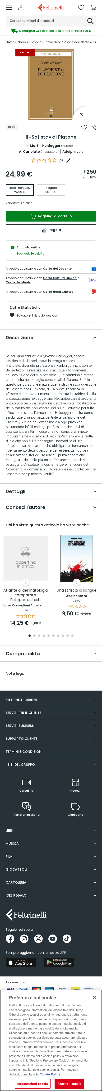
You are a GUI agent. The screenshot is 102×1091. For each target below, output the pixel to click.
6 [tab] (53, 636)
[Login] (21, 7)
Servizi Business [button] (20, 725)
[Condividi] (94, 127)
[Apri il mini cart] (93, 7)
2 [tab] (34, 636)
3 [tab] (39, 636)
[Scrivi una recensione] (68, 160)
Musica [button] (12, 843)
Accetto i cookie (69, 1083)
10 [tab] (72, 636)
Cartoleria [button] (16, 882)
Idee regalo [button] (16, 895)
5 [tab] (49, 636)
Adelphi (69, 151)
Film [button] (9, 856)
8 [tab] (63, 636)
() (61, 160)
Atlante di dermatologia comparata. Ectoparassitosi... (25, 595)
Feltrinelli (28, 203)
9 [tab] (68, 636)
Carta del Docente (57, 269)
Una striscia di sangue (76, 590)
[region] (51, 1040)
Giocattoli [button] (16, 869)
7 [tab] (58, 636)
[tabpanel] (51, 84)
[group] (51, 30)
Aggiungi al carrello (54, 216)
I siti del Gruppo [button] (20, 764)
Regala (54, 229)
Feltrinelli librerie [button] (21, 699)
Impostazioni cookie (32, 1083)
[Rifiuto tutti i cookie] (94, 997)
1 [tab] (51, 116)
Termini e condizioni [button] (24, 751)
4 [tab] (44, 636)
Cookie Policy (50, 1074)
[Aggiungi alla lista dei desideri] (84, 127)
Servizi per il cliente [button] (23, 712)
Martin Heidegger (45, 145)
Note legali (16, 673)
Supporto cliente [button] (21, 738)
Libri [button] (9, 830)
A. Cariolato (29, 151)
